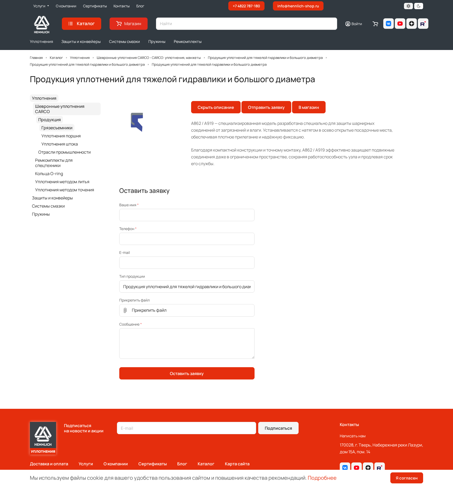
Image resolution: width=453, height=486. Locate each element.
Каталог (206, 464)
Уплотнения (44, 98)
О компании (116, 464)
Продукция (49, 119)
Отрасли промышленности (64, 152)
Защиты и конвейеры (52, 198)
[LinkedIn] (423, 23)
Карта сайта (237, 464)
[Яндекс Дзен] (411, 23)
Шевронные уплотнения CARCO (59, 108)
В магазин (309, 107)
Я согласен (407, 478)
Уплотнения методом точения (64, 190)
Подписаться (278, 428)
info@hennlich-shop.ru (298, 5)
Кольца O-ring (49, 173)
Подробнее (322, 477)
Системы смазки (48, 206)
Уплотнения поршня (61, 136)
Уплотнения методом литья (62, 182)
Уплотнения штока (59, 144)
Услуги (86, 464)
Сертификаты (152, 464)
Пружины (41, 214)
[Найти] (330, 24)
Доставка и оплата (49, 464)
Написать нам (352, 436)
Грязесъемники (56, 128)
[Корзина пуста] (375, 23)
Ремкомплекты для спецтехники (54, 162)
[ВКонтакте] (388, 23)
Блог (182, 464)
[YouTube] (400, 23)
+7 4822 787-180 (246, 5)
